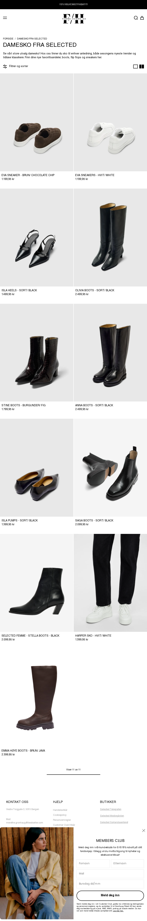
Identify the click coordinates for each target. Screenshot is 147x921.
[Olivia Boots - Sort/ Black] (110, 237)
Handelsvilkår (60, 810)
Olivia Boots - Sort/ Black (94, 290)
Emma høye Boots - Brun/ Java (23, 751)
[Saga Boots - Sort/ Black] (110, 468)
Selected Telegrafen (110, 809)
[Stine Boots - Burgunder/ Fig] (36, 353)
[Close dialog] (143, 830)
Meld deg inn (110, 895)
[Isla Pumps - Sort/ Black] (36, 468)
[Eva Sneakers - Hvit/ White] (110, 122)
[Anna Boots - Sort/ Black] (110, 353)
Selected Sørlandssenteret (114, 822)
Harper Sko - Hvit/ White (93, 636)
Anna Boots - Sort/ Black (94, 405)
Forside (8, 39)
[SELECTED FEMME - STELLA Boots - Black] (36, 583)
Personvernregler (62, 820)
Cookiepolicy (59, 815)
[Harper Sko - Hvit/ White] (110, 583)
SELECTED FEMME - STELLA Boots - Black (30, 636)
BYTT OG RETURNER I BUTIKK (73, 4)
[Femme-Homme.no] (73, 19)
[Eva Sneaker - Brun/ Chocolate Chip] (36, 122)
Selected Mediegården (112, 816)
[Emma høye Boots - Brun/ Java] (36, 698)
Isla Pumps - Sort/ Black (20, 521)
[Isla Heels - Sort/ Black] (36, 237)
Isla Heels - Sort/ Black (19, 290)
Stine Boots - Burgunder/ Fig (24, 405)
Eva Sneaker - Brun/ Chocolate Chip (28, 175)
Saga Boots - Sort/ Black (94, 521)
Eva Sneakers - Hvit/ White (94, 175)
